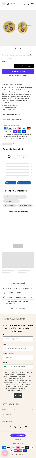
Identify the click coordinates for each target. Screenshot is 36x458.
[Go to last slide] (15, 48)
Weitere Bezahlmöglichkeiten (18, 75)
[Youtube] (26, 427)
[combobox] (6, 366)
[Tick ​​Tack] (20, 427)
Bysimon (21, 454)
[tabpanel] (18, 214)
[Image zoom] (18, 28)
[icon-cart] (32, 4)
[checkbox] (25, 205)
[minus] (4, 66)
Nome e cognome (9, 335)
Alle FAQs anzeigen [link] (17, 308)
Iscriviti (18, 395)
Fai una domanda (11, 183)
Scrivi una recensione (24, 183)
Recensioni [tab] (10, 191)
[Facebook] (10, 427)
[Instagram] (15, 427)
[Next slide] (20, 48)
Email (5, 344)
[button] (24, 66)
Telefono (6, 363)
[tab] (23, 191)
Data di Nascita (8, 353)
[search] (8, 4)
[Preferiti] (28, 4)
